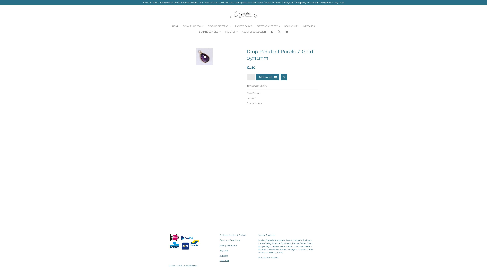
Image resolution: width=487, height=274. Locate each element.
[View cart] (286, 32)
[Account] (272, 32)
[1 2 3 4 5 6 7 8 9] (251, 77)
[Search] (279, 31)
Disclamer (224, 260)
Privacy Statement (228, 245)
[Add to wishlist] (284, 77)
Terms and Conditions (230, 240)
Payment (224, 250)
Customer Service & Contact (233, 235)
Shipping (224, 255)
